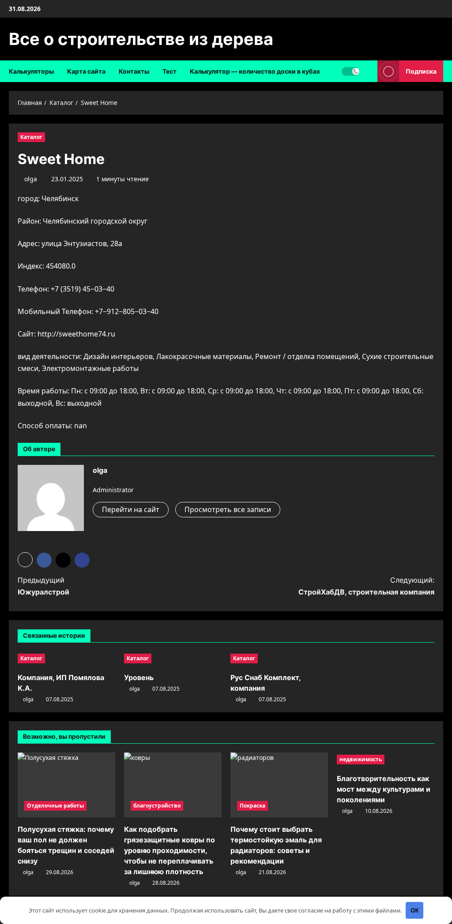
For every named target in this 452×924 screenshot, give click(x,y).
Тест (169, 71)
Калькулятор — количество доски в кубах (255, 71)
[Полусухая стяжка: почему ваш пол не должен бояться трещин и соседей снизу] (66, 784)
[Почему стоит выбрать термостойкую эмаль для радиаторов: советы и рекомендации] (279, 784)
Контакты (134, 71)
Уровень (139, 677)
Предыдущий (43, 586)
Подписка (421, 71)
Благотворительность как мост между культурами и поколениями (383, 789)
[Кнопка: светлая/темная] (350, 71)
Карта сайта (86, 71)
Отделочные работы (55, 805)
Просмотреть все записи (228, 509)
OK (415, 910)
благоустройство (157, 805)
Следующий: (366, 586)
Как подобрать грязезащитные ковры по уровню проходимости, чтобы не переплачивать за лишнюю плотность (169, 850)
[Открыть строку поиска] (368, 71)
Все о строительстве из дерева (141, 39)
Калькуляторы (31, 71)
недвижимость (360, 759)
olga (30, 179)
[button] (25, 559)
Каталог (31, 137)
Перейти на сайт (130, 509)
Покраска (252, 805)
